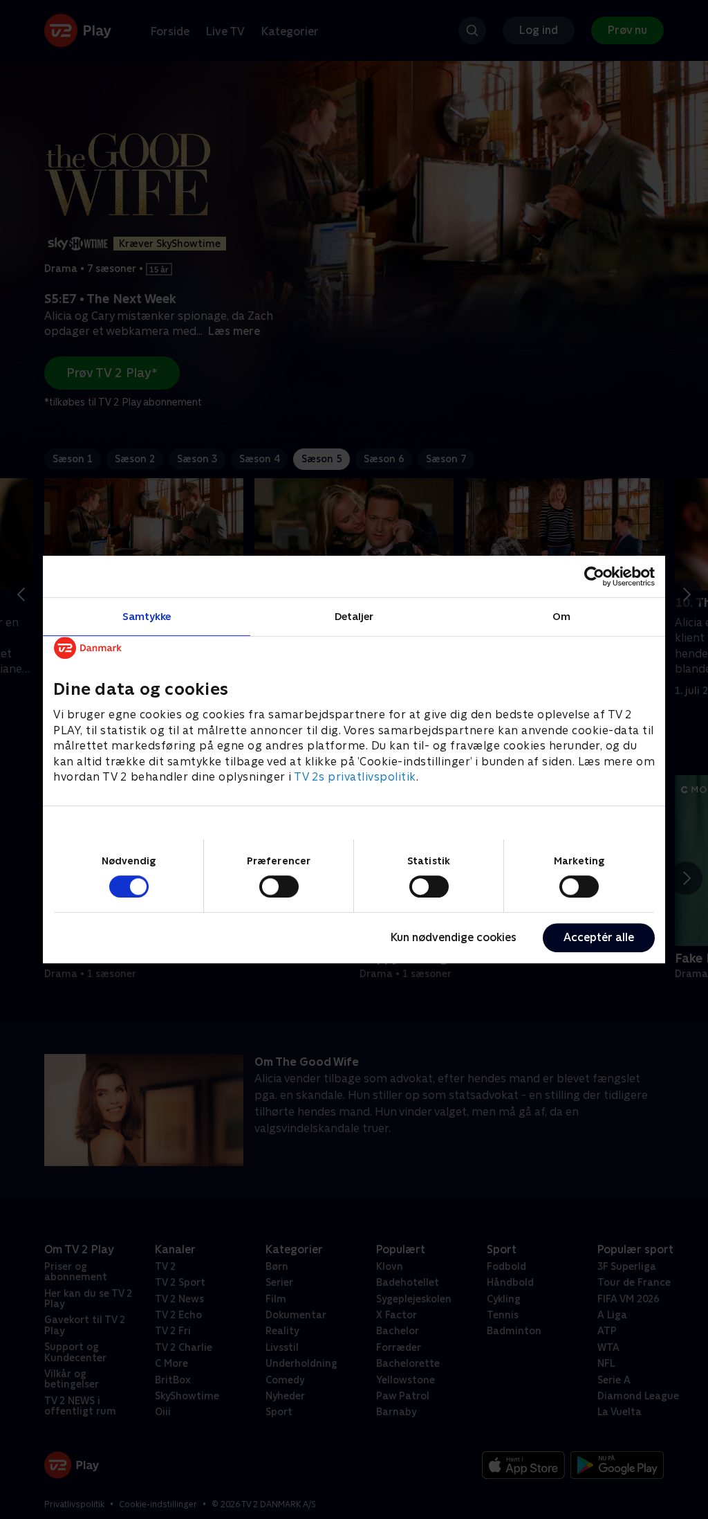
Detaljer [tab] (354, 616)
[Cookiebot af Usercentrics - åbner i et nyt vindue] (594, 576)
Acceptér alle (598, 937)
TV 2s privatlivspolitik (355, 776)
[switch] (279, 886)
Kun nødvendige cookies (453, 937)
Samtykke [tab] (146, 616)
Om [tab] (561, 616)
